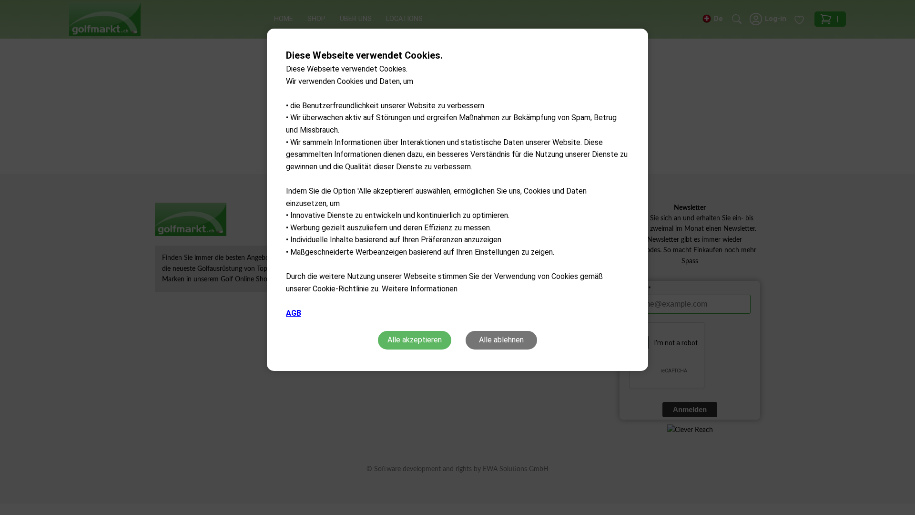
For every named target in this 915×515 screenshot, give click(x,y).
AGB (293, 313)
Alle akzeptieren (414, 339)
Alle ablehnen (501, 339)
